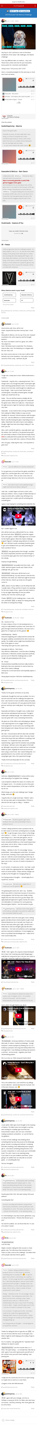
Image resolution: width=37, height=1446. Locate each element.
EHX (2, 437)
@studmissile (6, 573)
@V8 (3, 586)
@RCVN (9, 598)
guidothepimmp (10, 909)
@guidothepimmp (7, 565)
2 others (26, 365)
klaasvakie (8, 820)
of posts (17, 6)
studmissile (8, 884)
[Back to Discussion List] (2, 6)
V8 (6, 467)
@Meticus (18, 176)
